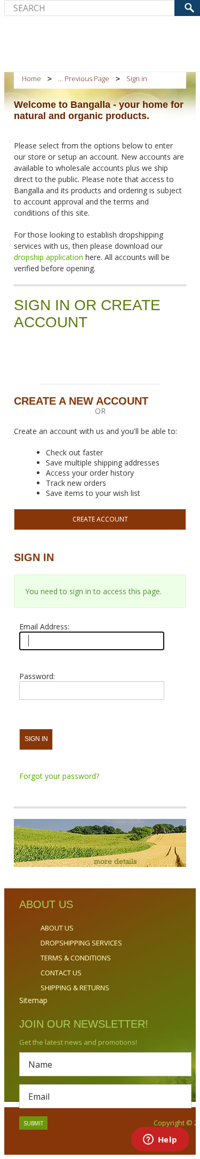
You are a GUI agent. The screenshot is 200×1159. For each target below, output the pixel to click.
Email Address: (44, 626)
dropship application (49, 257)
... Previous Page (83, 78)
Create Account (100, 519)
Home (31, 78)
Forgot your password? (59, 776)
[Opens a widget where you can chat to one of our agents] (160, 1140)
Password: (37, 676)
